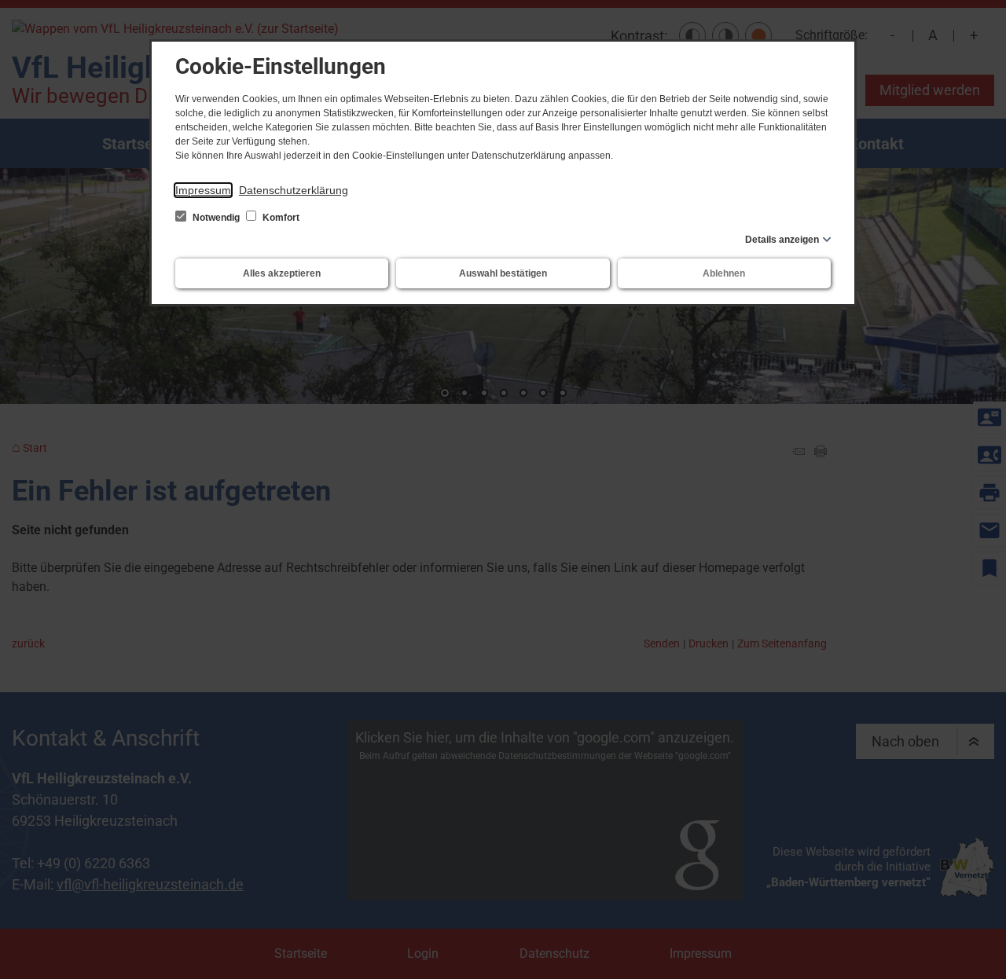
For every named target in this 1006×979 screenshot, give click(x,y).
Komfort (279, 217)
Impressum (203, 190)
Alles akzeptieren (282, 273)
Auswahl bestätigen (503, 273)
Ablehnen (724, 273)
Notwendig (216, 217)
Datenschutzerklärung (293, 190)
